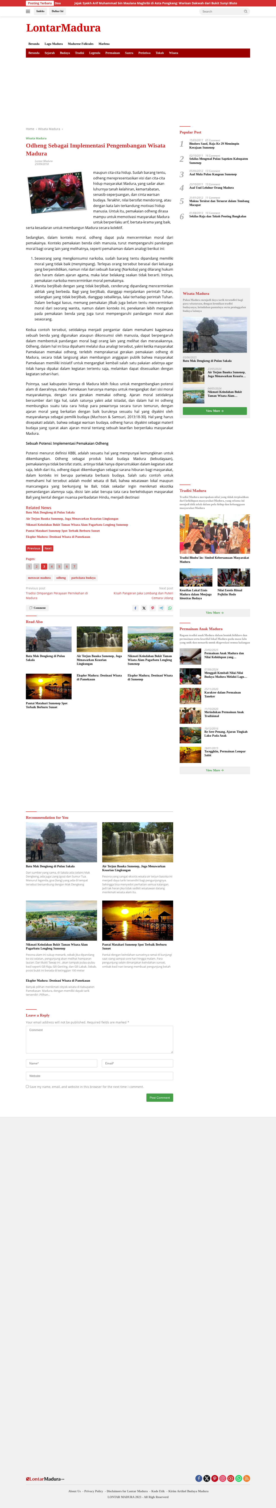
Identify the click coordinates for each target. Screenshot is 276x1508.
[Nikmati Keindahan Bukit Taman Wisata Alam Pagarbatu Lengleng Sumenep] (150, 639)
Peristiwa (144, 53)
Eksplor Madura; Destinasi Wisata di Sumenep (150, 677)
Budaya (65, 53)
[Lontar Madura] (63, 27)
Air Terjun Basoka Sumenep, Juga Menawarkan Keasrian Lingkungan (72, 518)
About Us (74, 1491)
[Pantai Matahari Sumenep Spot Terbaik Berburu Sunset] (49, 686)
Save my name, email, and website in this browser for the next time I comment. (87, 1087)
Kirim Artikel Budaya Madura (188, 1491)
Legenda (94, 53)
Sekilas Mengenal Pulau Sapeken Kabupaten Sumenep (218, 161)
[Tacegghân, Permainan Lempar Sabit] (190, 755)
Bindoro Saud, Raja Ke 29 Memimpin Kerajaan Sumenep (214, 145)
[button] (246, 11)
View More (213, 411)
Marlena (104, 44)
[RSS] (246, 1479)
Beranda (33, 44)
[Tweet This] (144, 608)
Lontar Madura (44, 161)
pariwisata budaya (83, 577)
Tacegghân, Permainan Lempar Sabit (225, 753)
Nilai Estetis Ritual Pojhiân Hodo (230, 592)
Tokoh (160, 53)
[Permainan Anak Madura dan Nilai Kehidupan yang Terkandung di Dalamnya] (190, 657)
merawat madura (39, 577)
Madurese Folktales (80, 44)
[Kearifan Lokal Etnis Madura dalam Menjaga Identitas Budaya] (196, 577)
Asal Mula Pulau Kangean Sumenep (213, 174)
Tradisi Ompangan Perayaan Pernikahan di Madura (57, 593)
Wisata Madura (36, 138)
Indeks (40, 11)
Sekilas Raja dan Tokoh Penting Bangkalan (217, 216)
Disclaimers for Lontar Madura (127, 1491)
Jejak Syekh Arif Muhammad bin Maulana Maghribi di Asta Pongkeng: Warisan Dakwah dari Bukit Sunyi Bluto (118, 3)
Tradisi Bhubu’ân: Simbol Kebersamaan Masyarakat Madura (214, 559)
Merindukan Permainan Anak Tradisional (224, 714)
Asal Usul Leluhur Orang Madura (211, 188)
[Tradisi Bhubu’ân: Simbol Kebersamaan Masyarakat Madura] (215, 534)
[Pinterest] (214, 1479)
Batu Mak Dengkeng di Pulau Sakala (50, 512)
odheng (61, 577)
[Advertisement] (138, 90)
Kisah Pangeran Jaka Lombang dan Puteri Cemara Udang (143, 593)
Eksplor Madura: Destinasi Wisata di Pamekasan (58, 536)
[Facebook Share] (135, 608)
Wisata (173, 53)
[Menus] (29, 11)
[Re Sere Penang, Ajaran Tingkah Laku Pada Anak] (190, 735)
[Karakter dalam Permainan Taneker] (190, 696)
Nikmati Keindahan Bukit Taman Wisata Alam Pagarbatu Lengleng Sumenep (77, 524)
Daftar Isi (57, 11)
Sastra (129, 53)
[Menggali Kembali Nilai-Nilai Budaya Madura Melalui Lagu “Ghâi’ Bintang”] (190, 676)
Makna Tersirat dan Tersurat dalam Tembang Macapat (219, 203)
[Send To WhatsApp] (170, 608)
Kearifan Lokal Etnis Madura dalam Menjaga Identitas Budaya (196, 594)
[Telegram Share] (161, 608)
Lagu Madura (54, 44)
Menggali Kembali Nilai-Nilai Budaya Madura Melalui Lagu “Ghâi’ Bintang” (224, 675)
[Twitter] (206, 1479)
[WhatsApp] (238, 1479)
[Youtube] (230, 1479)
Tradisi (79, 53)
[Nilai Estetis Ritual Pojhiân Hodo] (234, 577)
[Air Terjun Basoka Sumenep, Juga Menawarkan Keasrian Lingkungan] (99, 639)
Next (48, 548)
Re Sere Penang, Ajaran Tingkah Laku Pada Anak (226, 734)
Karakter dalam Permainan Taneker (222, 694)
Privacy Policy (93, 1491)
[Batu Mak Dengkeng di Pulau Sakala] (49, 639)
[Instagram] (222, 1479)
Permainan (112, 53)
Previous (33, 548)
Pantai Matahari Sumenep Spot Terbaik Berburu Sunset (63, 530)
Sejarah (50, 53)
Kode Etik (158, 1491)
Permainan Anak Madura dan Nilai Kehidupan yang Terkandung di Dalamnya (224, 655)
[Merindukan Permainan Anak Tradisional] (190, 716)
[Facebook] (198, 1479)
